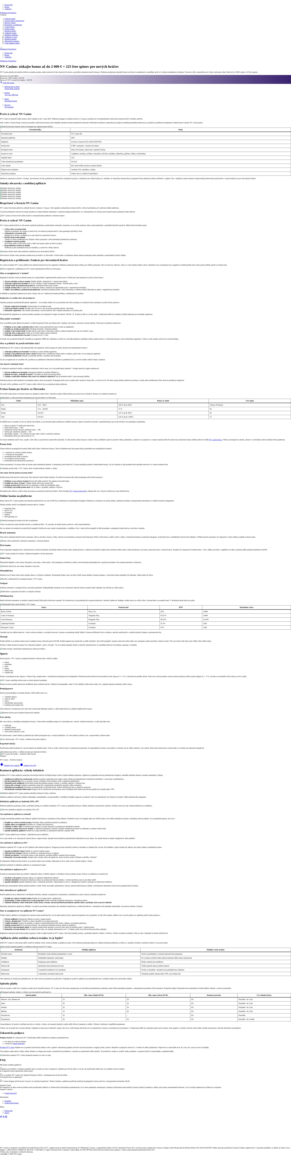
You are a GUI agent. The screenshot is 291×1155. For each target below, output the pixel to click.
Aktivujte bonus (8, 83)
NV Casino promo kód (77, 491)
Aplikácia (8, 9)
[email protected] (19, 1044)
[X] (4, 1117)
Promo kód (9, 5)
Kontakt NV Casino (7, 1047)
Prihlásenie (4, 13)
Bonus (7, 7)
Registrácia (12, 13)
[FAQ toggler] (1, 1067)
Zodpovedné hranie (12, 1103)
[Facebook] (1, 1117)
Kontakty (8, 1101)
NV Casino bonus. (215, 440)
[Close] (1, 47)
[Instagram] (6, 1117)
